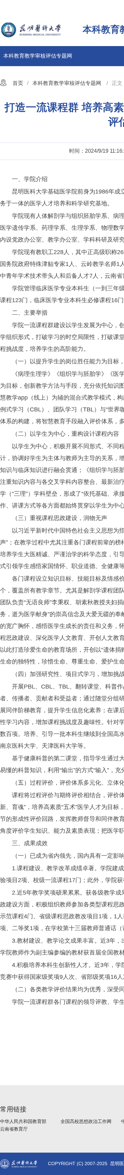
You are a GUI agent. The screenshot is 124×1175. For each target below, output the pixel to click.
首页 (18, 83)
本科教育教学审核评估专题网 (37, 56)
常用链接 (13, 1109)
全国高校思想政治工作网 (86, 1121)
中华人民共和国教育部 (23, 1121)
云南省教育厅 (14, 1129)
